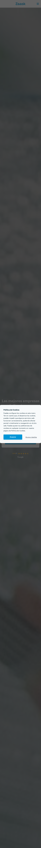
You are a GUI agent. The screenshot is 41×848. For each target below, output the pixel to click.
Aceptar (13, 437)
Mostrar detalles (31, 437)
